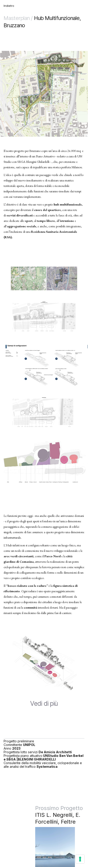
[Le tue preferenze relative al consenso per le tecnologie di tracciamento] (80, 859)
